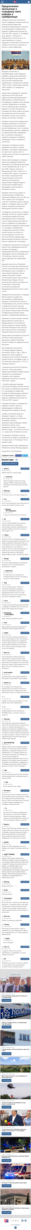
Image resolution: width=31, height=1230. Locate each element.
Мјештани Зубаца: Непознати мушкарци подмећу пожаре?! (15, 1208)
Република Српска (15, 974)
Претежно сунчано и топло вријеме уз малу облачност (14, 1076)
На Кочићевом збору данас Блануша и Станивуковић (14, 996)
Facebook (19, 455)
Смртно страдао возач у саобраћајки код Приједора (14, 1023)
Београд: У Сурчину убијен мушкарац (14, 1183)
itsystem (17, 1225)
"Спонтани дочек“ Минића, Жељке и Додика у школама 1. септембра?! (14, 1130)
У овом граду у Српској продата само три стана (15, 1050)
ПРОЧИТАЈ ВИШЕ (6, 1000)
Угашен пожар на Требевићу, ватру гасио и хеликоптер (14, 1103)
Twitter (25, 455)
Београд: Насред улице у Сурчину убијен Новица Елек (15, 1156)
